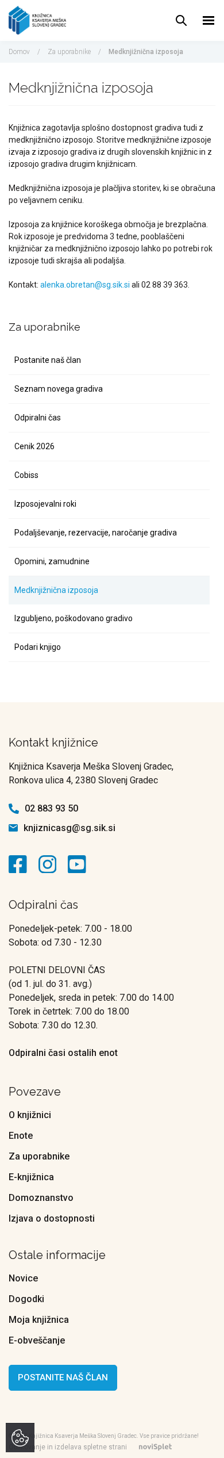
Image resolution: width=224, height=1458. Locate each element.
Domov (19, 52)
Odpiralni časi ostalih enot (63, 1052)
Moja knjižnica (39, 1319)
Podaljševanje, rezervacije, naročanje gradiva (95, 532)
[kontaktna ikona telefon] (14, 808)
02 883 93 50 (51, 808)
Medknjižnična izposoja (56, 590)
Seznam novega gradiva (58, 388)
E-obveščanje (37, 1340)
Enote (21, 1135)
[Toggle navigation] (208, 20)
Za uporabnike (69, 52)
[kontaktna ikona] (21, 864)
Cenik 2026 (34, 446)
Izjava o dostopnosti (52, 1218)
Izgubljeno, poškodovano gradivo (73, 618)
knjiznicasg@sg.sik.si (69, 827)
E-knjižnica (31, 1177)
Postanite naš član (47, 360)
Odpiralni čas (37, 417)
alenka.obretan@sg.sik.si (85, 284)
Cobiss (26, 475)
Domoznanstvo (41, 1197)
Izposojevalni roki (45, 503)
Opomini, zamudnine (52, 561)
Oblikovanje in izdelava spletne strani (68, 1447)
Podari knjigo (37, 647)
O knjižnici (30, 1114)
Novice (23, 1278)
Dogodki (26, 1299)
